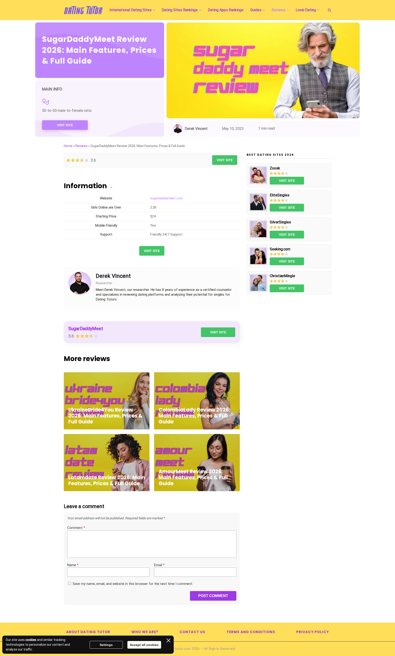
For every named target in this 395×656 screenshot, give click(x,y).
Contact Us (192, 631)
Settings (106, 645)
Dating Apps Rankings (225, 10)
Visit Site (65, 125)
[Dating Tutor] (83, 10)
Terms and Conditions (251, 631)
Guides (256, 10)
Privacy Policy (312, 631)
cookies (30, 640)
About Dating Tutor (88, 631)
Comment (76, 528)
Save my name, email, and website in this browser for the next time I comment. (133, 584)
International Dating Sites (130, 10)
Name (73, 565)
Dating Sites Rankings (180, 10)
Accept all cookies (144, 645)
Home (68, 146)
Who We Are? (144, 631)
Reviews (279, 10)
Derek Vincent (196, 128)
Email (159, 565)
